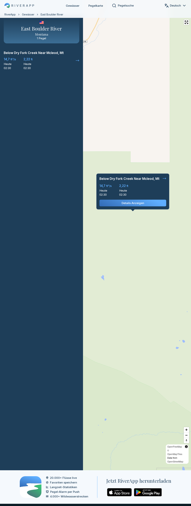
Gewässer (72, 5)
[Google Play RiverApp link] (148, 492)
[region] (95, 235)
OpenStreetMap (175, 461)
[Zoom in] (186, 429)
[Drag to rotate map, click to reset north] (186, 440)
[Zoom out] (186, 435)
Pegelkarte (95, 5)
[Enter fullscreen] (186, 22)
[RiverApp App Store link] (119, 492)
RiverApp (10, 14)
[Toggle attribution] (186, 446)
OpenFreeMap (174, 446)
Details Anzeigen (133, 203)
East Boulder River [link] (52, 14)
